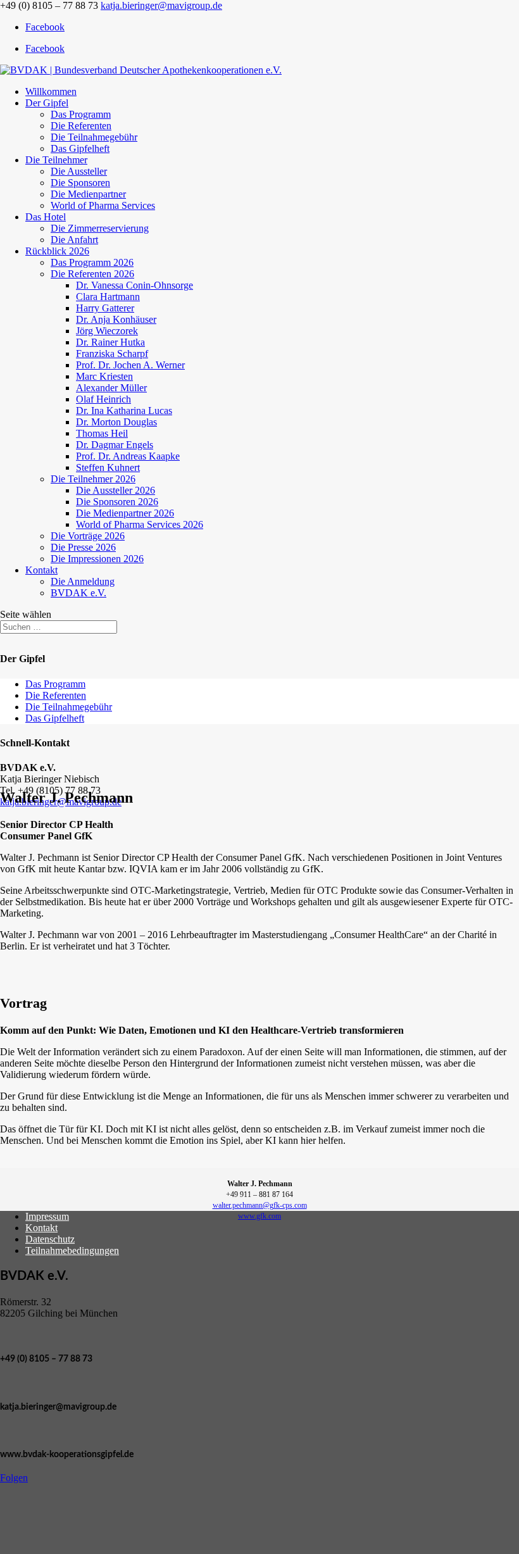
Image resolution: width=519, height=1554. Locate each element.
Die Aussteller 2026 (115, 490)
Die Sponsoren (80, 182)
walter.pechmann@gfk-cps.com (260, 1205)
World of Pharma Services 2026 (139, 524)
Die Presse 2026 (83, 547)
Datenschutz (50, 1239)
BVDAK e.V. (78, 592)
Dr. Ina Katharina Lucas (124, 410)
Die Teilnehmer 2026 (93, 478)
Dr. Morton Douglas (116, 422)
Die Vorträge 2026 (88, 535)
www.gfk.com (259, 1216)
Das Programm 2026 (92, 262)
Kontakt (41, 570)
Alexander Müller (111, 387)
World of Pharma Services (103, 205)
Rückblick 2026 (57, 251)
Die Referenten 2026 (92, 273)
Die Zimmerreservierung (100, 228)
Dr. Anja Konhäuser (116, 319)
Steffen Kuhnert (108, 467)
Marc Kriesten (104, 376)
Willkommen (51, 91)
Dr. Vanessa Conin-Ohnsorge (134, 285)
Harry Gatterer (105, 308)
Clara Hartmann (108, 296)
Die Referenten (81, 125)
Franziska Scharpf (112, 353)
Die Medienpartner (88, 194)
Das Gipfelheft (80, 148)
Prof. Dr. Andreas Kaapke (128, 456)
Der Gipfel (46, 102)
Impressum (47, 1216)
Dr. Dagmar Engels (114, 444)
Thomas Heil (102, 433)
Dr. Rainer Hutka (110, 342)
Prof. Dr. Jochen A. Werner (130, 365)
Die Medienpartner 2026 (125, 513)
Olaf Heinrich (103, 399)
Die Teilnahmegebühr (94, 137)
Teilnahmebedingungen (72, 1250)
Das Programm (81, 114)
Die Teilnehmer (56, 159)
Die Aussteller (79, 171)
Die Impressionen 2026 (97, 558)
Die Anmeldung (83, 581)
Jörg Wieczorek (107, 330)
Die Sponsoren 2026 (117, 501)
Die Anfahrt (74, 239)
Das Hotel (45, 216)
